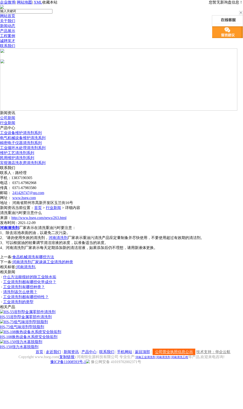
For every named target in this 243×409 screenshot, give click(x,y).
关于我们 (7, 21)
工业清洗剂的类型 (18, 302)
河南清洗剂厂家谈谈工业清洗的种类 (42, 262)
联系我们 (7, 46)
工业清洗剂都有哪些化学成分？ (29, 282)
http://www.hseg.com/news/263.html (38, 218)
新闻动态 (7, 26)
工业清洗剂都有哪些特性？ (26, 297)
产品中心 (89, 352)
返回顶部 (142, 352)
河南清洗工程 (179, 357)
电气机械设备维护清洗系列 (23, 138)
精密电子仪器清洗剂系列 (21, 143)
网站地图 (24, 2)
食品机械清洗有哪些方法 (33, 257)
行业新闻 (7, 123)
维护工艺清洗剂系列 (17, 153)
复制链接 (67, 357)
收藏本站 (49, 2)
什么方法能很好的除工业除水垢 (29, 277)
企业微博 (7, 2)
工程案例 (7, 36)
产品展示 (7, 31)
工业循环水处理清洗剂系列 (23, 148)
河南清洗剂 (9, 228)
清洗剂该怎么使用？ (20, 292)
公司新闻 (7, 118)
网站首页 (7, 16)
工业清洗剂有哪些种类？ (24, 287)
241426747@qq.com (28, 193)
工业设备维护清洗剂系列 (21, 133)
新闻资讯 (71, 352)
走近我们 (53, 352)
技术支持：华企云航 (213, 352)
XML (38, 2)
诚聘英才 (7, 41)
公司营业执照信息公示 (174, 352)
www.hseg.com (24, 198)
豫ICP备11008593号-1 (68, 362)
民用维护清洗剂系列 (17, 158)
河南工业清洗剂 (145, 357)
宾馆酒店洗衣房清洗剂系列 (23, 163)
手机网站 (124, 352)
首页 (38, 208)
